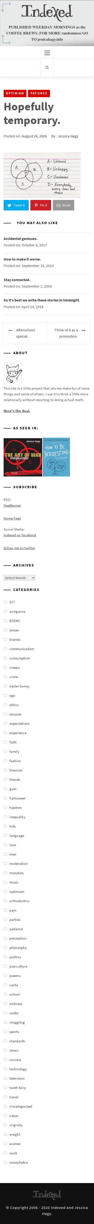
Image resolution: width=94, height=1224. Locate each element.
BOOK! (14, 620)
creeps (14, 667)
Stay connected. (17, 279)
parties (14, 919)
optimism (15, 93)
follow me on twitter (19, 548)
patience (38, 93)
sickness (15, 1003)
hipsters (15, 807)
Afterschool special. (25, 333)
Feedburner (12, 505)
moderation (18, 863)
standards (17, 1041)
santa (13, 985)
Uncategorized (20, 1106)
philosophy (18, 947)
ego (12, 695)
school (14, 994)
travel (14, 1097)
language (16, 835)
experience (17, 733)
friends (14, 779)
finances (15, 770)
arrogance (17, 611)
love (12, 845)
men (12, 854)
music (14, 882)
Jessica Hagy (68, 136)
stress (13, 1050)
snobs (13, 1013)
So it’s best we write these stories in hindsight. (42, 300)
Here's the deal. (17, 410)
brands (14, 639)
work (13, 1153)
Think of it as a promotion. (66, 333)
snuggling (17, 1022)
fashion (15, 761)
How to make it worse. (22, 259)
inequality (17, 817)
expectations (19, 723)
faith (13, 742)
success (15, 1059)
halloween (17, 798)
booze (14, 630)
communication (21, 648)
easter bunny (19, 686)
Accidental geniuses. (21, 238)
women (15, 1143)
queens (14, 975)
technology (18, 1069)
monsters (16, 873)
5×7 (12, 602)
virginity (15, 1125)
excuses (15, 714)
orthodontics (19, 901)
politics (15, 957)
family (14, 751)
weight (14, 1134)
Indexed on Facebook (20, 535)
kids (12, 826)
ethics (14, 705)
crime (13, 676)
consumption (19, 658)
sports (14, 1031)
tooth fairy (17, 1087)
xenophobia (18, 1162)
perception (17, 938)
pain (12, 910)
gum (12, 789)
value (13, 1115)
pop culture (18, 966)
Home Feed (12, 518)
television (17, 1078)
